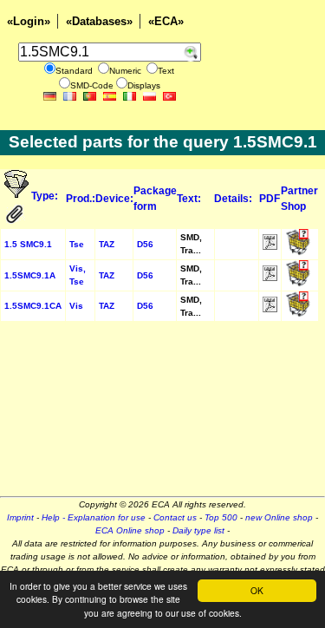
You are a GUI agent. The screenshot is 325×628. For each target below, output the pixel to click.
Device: (114, 199)
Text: (189, 199)
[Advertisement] (162, 414)
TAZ (106, 244)
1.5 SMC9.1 (28, 244)
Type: (46, 196)
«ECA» (166, 21)
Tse (76, 244)
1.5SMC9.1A (29, 275)
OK (256, 590)
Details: (233, 199)
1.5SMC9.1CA (33, 306)
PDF (269, 199)
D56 (145, 244)
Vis (76, 306)
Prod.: (80, 199)
